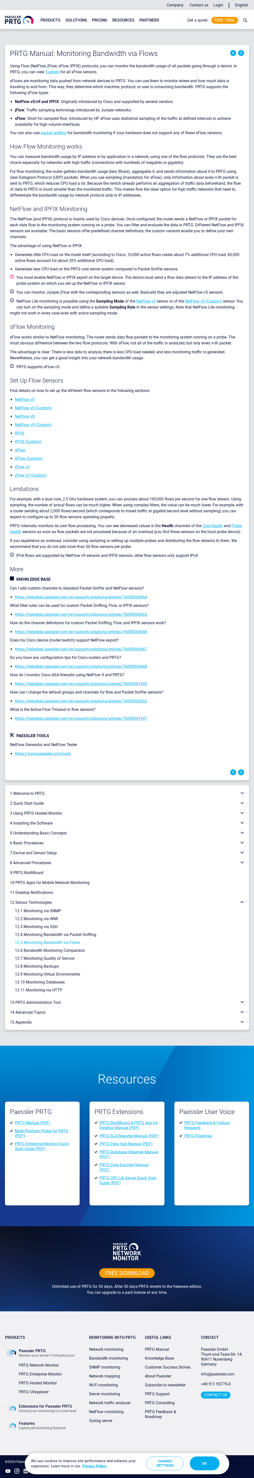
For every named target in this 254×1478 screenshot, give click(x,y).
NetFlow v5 (24, 399)
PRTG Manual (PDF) (32, 1122)
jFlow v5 (22, 467)
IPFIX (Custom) (28, 441)
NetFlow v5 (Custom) (33, 408)
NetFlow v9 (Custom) (203, 301)
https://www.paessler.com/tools (43, 753)
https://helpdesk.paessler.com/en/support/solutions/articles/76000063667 (81, 649)
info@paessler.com (217, 1374)
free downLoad (127, 1273)
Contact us (199, 5)
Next (241, 53)
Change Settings (165, 1463)
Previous (233, 53)
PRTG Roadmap (198, 1135)
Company (175, 5)
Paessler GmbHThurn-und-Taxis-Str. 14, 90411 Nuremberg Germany (222, 1357)
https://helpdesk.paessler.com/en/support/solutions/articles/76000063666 (81, 631)
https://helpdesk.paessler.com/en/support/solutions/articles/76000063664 (81, 597)
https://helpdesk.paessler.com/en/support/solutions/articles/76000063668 (81, 666)
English (241, 5)
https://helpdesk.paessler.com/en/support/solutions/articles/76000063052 (81, 701)
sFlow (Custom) (29, 458)
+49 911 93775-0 (216, 1384)
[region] (127, 1463)
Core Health (212, 525)
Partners (149, 20)
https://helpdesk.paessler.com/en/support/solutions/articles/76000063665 (81, 614)
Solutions (76, 20)
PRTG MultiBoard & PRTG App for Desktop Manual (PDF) (128, 1125)
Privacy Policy (94, 1466)
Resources (123, 20)
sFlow (20, 450)
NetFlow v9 (146, 301)
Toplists (52, 72)
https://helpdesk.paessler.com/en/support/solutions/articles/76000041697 (81, 718)
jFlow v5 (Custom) (31, 475)
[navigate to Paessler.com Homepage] (19, 19)
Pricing (99, 20)
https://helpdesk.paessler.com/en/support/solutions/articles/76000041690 (81, 683)
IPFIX (19, 433)
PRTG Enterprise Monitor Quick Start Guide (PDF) (42, 1146)
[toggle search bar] (244, 20)
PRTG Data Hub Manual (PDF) (126, 1143)
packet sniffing (53, 132)
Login (218, 5)
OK (204, 1463)
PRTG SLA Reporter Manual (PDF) (129, 1135)
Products (50, 20)
